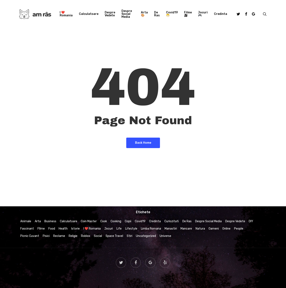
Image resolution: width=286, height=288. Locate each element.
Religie (73, 236)
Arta (38, 221)
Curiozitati (171, 221)
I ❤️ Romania (92, 228)
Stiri (129, 236)
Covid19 (140, 221)
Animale (25, 221)
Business (50, 221)
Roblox (85, 236)
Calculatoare (68, 221)
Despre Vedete (235, 221)
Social (98, 236)
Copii (128, 221)
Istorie (75, 228)
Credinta (155, 221)
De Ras (187, 221)
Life (119, 228)
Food (51, 228)
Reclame (59, 236)
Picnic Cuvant (29, 236)
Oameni (214, 228)
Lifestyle (131, 228)
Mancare (186, 228)
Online (226, 228)
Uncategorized (146, 236)
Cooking (116, 221)
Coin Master (89, 221)
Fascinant (27, 228)
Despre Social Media (208, 221)
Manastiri (171, 228)
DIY (251, 221)
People (238, 228)
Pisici (46, 236)
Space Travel (114, 236)
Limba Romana (151, 228)
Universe (165, 236)
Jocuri (108, 228)
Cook (103, 221)
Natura (200, 228)
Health (63, 228)
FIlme (41, 228)
